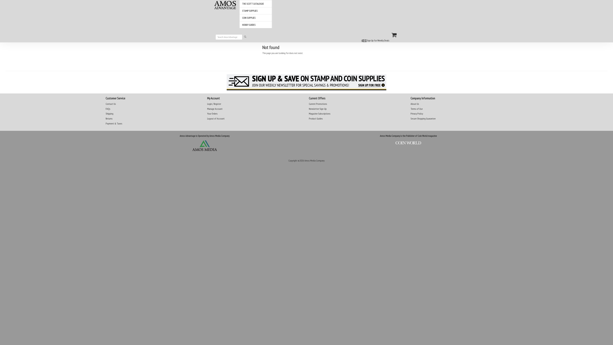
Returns (109, 118)
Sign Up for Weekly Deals (377, 40)
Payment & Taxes (114, 123)
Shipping (109, 113)
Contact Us (111, 103)
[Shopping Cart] (394, 35)
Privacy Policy (417, 113)
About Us (415, 103)
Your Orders (212, 113)
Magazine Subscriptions (319, 113)
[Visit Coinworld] (408, 143)
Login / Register (214, 103)
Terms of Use (417, 108)
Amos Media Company (314, 160)
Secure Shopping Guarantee (423, 118)
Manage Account (215, 108)
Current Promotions (318, 103)
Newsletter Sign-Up (318, 108)
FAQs (108, 108)
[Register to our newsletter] (306, 82)
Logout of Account (216, 118)
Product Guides (316, 118)
